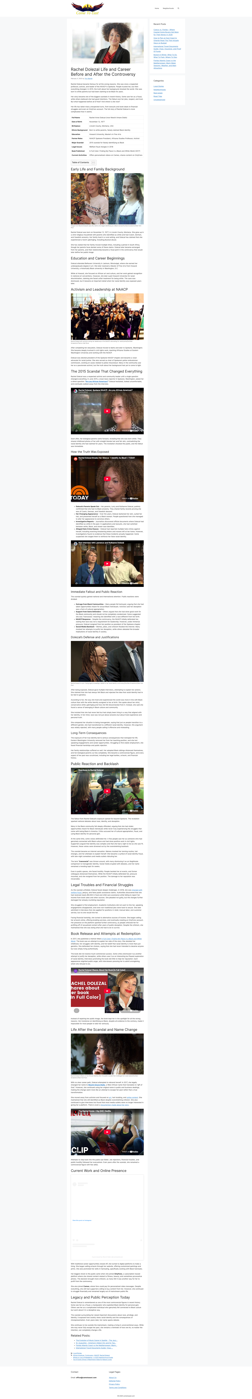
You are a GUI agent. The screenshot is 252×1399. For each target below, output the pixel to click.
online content (132, 1097)
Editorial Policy (114, 1381)
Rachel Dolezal (105, 1355)
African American (78, 1355)
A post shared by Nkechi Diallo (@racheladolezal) (107, 1257)
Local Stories (77, 1353)
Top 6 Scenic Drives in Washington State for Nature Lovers (92, 1359)
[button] (178, 8)
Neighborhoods (168, 8)
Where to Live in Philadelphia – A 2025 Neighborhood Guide (93, 1357)
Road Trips (158, 96)
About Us (112, 1378)
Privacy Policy (114, 1384)
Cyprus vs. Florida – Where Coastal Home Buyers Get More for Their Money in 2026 (166, 32)
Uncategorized (159, 100)
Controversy (89, 1355)
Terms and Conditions (117, 1388)
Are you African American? (97, 381)
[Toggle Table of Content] (92, 162)
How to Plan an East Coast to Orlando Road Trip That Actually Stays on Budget (166, 40)
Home (157, 8)
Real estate (158, 93)
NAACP (96, 1355)
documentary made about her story (115, 1105)
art (110, 1097)
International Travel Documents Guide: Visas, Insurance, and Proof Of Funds (167, 48)
